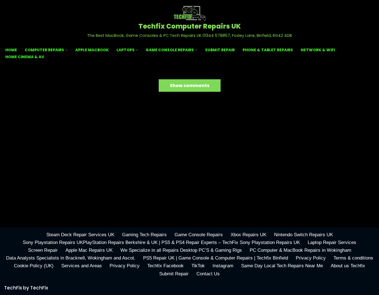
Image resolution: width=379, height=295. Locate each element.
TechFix (39, 287)
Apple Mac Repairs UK (89, 250)
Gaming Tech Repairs (144, 234)
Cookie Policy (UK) (34, 265)
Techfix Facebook (165, 265)
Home (11, 50)
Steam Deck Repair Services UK (80, 234)
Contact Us (208, 273)
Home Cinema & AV (24, 57)
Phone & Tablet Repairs (267, 50)
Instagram (223, 265)
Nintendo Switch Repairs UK (303, 234)
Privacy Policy (311, 258)
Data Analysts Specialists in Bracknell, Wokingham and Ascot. (70, 258)
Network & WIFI (318, 50)
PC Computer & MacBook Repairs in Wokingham (300, 250)
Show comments (189, 85)
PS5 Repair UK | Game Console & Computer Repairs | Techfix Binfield (215, 258)
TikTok (198, 265)
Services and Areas (81, 265)
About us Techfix (348, 265)
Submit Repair (220, 50)
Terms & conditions (353, 258)
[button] (66, 50)
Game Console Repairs (199, 234)
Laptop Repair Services (332, 242)
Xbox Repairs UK (248, 234)
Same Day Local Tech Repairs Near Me (282, 265)
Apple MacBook (92, 50)
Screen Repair (43, 250)
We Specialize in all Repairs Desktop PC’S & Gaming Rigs (181, 250)
